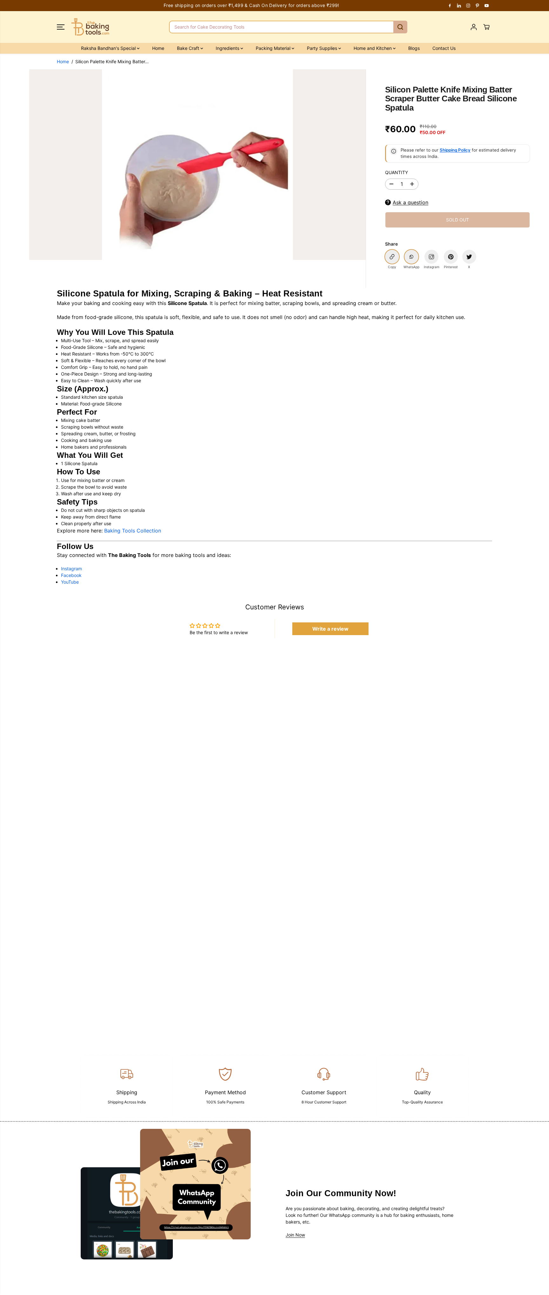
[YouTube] (487, 5)
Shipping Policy (455, 150)
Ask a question (410, 202)
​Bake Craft (188, 48)
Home (158, 48)
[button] (60, 27)
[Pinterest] (477, 5)
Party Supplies (322, 48)
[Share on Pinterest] (451, 257)
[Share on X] (469, 257)
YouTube (70, 582)
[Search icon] (400, 27)
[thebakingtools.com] (90, 27)
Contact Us (444, 48)
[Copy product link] (392, 257)
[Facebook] (450, 5)
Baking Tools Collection (132, 530)
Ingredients (228, 48)
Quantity (396, 172)
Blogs (414, 48)
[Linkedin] (459, 5)
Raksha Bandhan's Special (109, 48)
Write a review (330, 629)
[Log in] (473, 27)
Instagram (71, 568)
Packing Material (274, 48)
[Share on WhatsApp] (411, 257)
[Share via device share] (431, 257)
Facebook (71, 575)
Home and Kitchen (373, 48)
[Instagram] (468, 5)
